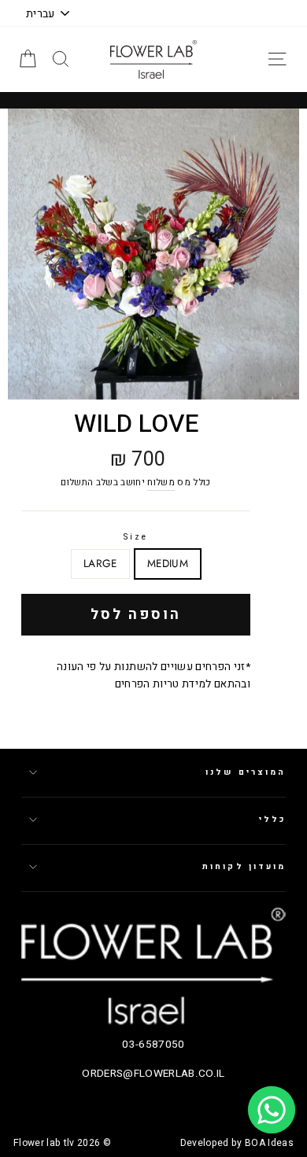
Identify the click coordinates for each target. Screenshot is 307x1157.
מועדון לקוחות (244, 866)
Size (136, 537)
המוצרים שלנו (245, 772)
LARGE (100, 563)
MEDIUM (167, 563)
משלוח (161, 482)
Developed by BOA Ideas (237, 1143)
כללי (272, 819)
